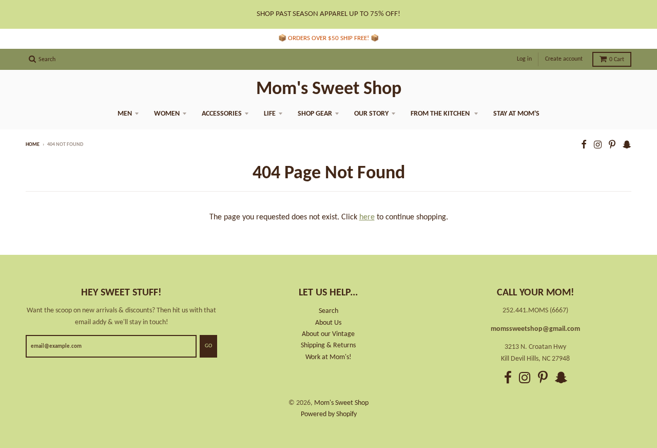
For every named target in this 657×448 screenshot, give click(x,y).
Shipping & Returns (328, 345)
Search (328, 311)
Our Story (371, 114)
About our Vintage (328, 334)
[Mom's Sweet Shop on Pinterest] (612, 145)
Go (208, 346)
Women (167, 114)
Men (125, 114)
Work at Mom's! (328, 357)
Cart (616, 60)
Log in (524, 59)
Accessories (222, 114)
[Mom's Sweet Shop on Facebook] (584, 145)
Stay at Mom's (516, 114)
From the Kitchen (441, 114)
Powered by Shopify (329, 414)
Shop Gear (315, 114)
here (367, 217)
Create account (564, 59)
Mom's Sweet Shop (328, 89)
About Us (328, 323)
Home (33, 144)
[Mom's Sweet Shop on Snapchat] (627, 145)
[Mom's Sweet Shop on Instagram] (598, 145)
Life (270, 114)
